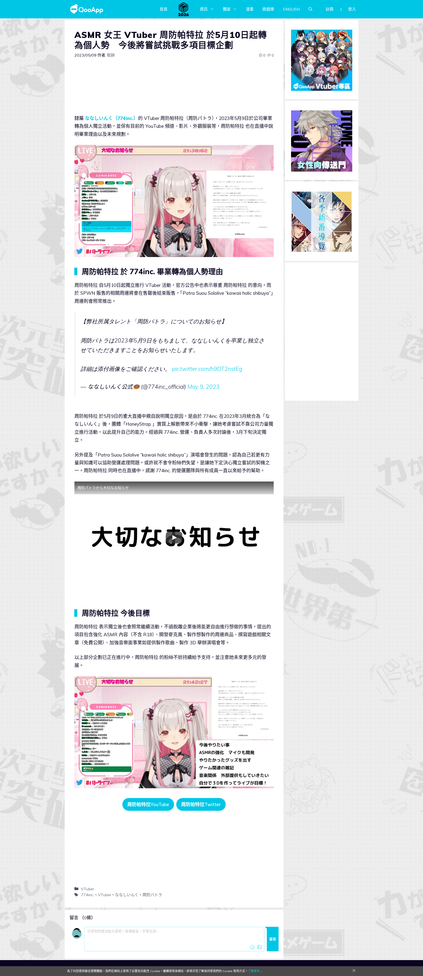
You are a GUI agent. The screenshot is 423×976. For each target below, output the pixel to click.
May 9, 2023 (204, 386)
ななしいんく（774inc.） (111, 118)
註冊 (329, 9)
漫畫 (250, 9)
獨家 (227, 9)
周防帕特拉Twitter (201, 804)
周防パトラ (152, 894)
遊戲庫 (268, 9)
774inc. (87, 894)
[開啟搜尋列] (310, 9)
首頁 (163, 9)
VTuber (87, 888)
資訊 (204, 9)
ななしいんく (127, 894)
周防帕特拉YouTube (148, 804)
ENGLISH (291, 9)
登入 (352, 9)
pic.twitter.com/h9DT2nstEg (207, 368)
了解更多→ (255, 971)
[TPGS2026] (183, 9)
